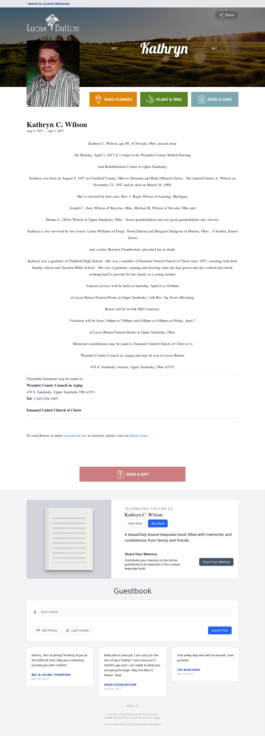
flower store (138, 435)
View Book (135, 523)
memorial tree (76, 435)
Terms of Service (143, 717)
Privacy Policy (121, 717)
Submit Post (220, 630)
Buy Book (158, 523)
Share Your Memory (216, 562)
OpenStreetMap (137, 724)
